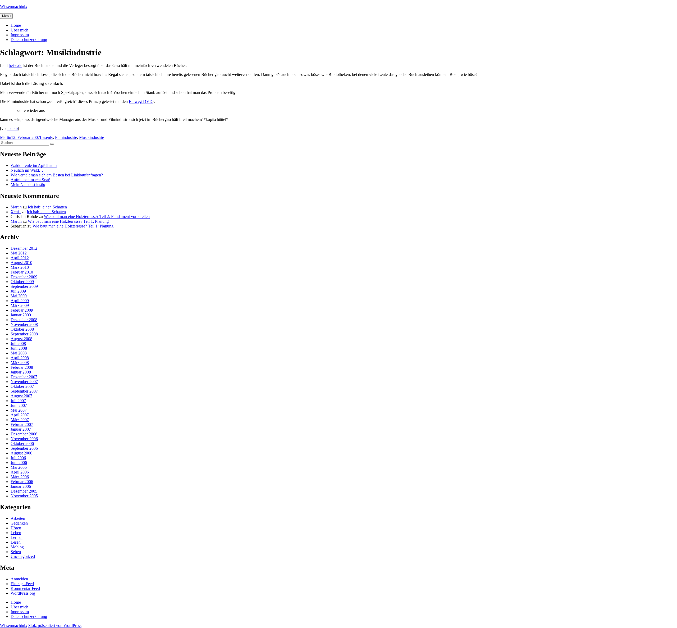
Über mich (19, 30)
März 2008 (20, 362)
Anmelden (19, 579)
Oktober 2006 (22, 443)
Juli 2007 (18, 400)
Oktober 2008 (22, 329)
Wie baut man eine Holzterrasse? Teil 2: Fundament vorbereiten (97, 216)
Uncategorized (23, 556)
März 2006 (20, 477)
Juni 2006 (19, 462)
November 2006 (24, 438)
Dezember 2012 (24, 248)
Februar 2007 (22, 424)
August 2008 (21, 338)
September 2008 (24, 334)
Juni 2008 (19, 348)
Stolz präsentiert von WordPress (54, 625)
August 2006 (21, 453)
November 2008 (24, 324)
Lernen (16, 537)
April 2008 (20, 358)
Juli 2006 (18, 458)
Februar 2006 (22, 481)
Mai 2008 (19, 353)
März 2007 (20, 419)
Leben (16, 532)
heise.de (15, 65)
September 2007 (24, 391)
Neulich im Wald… (27, 170)
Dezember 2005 (24, 491)
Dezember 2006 (24, 434)
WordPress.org (23, 593)
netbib (12, 128)
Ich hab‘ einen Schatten (47, 207)
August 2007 (21, 396)
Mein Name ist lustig (28, 184)
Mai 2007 (19, 410)
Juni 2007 (19, 405)
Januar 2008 (21, 372)
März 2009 (20, 305)
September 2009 (24, 286)
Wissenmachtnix (13, 6)
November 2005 (24, 496)
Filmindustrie (66, 137)
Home (16, 25)
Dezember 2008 (24, 319)
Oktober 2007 (22, 386)
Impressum (20, 35)
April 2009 (20, 300)
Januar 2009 (21, 315)
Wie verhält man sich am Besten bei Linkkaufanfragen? (57, 175)
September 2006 (24, 448)
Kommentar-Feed (25, 588)
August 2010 (21, 262)
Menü (6, 16)
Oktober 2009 (22, 281)
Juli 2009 (18, 291)
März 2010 (20, 267)
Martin (5, 137)
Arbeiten (18, 518)
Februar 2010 (22, 272)
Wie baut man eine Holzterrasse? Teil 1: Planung (68, 221)
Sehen (16, 551)
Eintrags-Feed (22, 583)
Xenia (16, 212)
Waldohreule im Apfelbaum (34, 165)
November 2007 (24, 381)
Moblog (17, 547)
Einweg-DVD (141, 101)
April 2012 (20, 258)
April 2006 (20, 472)
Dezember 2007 (24, 377)
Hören (16, 528)
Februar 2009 (22, 310)
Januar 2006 (21, 486)
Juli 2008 (18, 343)
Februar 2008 (22, 367)
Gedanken (19, 523)
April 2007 (20, 415)
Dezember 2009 (24, 277)
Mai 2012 (19, 253)
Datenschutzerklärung (29, 39)
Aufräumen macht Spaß (30, 180)
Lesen (45, 137)
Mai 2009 (19, 296)
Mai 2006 (19, 467)
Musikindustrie (91, 137)
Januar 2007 (21, 429)
